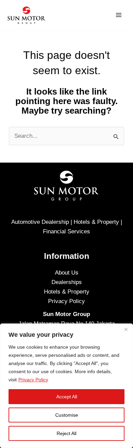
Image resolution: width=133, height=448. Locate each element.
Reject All (66, 433)
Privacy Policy (33, 379)
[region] (66, 385)
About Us (66, 272)
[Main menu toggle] (118, 14)
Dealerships (66, 282)
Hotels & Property (66, 291)
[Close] (126, 329)
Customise (66, 415)
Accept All (66, 396)
